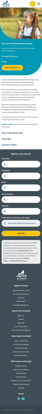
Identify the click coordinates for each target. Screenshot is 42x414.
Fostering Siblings (21, 355)
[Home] (21, 275)
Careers (21, 319)
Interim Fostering (21, 348)
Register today (7, 124)
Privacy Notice (21, 377)
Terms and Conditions (21, 370)
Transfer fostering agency (21, 330)
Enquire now (33, 4)
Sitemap (21, 388)
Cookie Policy (21, 373)
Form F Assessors (21, 326)
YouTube (23, 398)
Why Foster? (21, 301)
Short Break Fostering (21, 352)
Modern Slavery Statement (21, 380)
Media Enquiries (21, 366)
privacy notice (23, 250)
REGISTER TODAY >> (12, 68)
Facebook (19, 398)
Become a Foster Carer (21, 290)
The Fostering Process (21, 294)
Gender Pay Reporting (21, 384)
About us (21, 298)
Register (21, 233)
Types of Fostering (21, 341)
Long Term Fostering (21, 344)
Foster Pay (21, 323)
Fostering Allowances (21, 305)
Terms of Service (17, 261)
